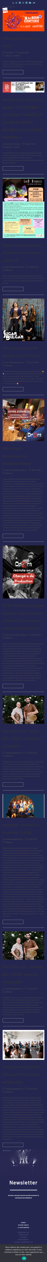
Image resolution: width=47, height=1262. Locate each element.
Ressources (23, 1239)
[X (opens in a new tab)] (16, 3)
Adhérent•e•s (23, 1232)
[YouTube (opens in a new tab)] (30, 3)
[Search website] (13, 3)
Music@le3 (9, 53)
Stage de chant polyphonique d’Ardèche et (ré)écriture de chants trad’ (22, 252)
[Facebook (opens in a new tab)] (20, 3)
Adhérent (9, 56)
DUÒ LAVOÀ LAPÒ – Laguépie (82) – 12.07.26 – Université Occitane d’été (22, 974)
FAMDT (17, 56)
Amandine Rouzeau (12, 144)
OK (24, 1258)
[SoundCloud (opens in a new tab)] (33, 3)
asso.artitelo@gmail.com (14, 267)
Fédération (23, 1235)
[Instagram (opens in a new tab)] (23, 3)
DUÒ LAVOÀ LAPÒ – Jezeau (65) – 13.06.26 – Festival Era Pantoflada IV (21, 738)
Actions (23, 1237)
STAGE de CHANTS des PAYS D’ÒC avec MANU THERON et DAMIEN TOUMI (21, 1074)
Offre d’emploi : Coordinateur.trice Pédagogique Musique (17, 456)
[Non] (44, 1253)
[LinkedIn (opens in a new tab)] (26, 3)
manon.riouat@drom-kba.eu (16, 470)
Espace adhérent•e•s (23, 1242)
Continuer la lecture (14, 72)
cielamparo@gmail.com (14, 753)
